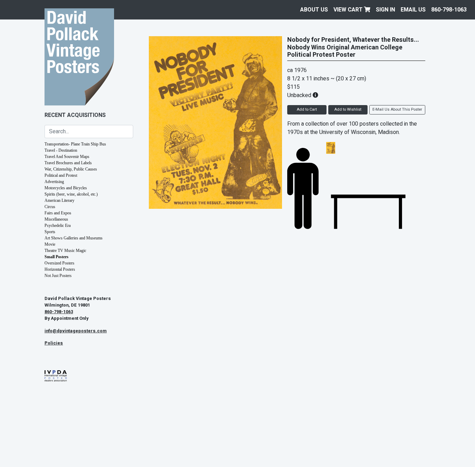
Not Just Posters (58, 275)
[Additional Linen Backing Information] (315, 95)
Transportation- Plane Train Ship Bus (75, 144)
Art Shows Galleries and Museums (74, 238)
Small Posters (57, 256)
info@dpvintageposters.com (76, 331)
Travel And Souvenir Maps (67, 156)
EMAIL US (413, 10)
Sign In (385, 10)
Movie (50, 244)
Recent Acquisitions (75, 115)
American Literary (59, 200)
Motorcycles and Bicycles (66, 187)
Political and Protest (61, 175)
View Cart (348, 10)
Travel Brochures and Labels (68, 162)
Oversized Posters (59, 263)
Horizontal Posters (60, 269)
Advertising (54, 181)
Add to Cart (307, 109)
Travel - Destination (61, 150)
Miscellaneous (56, 219)
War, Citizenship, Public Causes (71, 169)
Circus (50, 206)
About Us (314, 10)
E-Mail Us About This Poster (397, 109)
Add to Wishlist (347, 109)
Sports (50, 231)
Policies (54, 343)
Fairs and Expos (58, 213)
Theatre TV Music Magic (65, 250)
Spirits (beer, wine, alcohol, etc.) (71, 194)
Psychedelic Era (58, 225)
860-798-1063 (449, 10)
